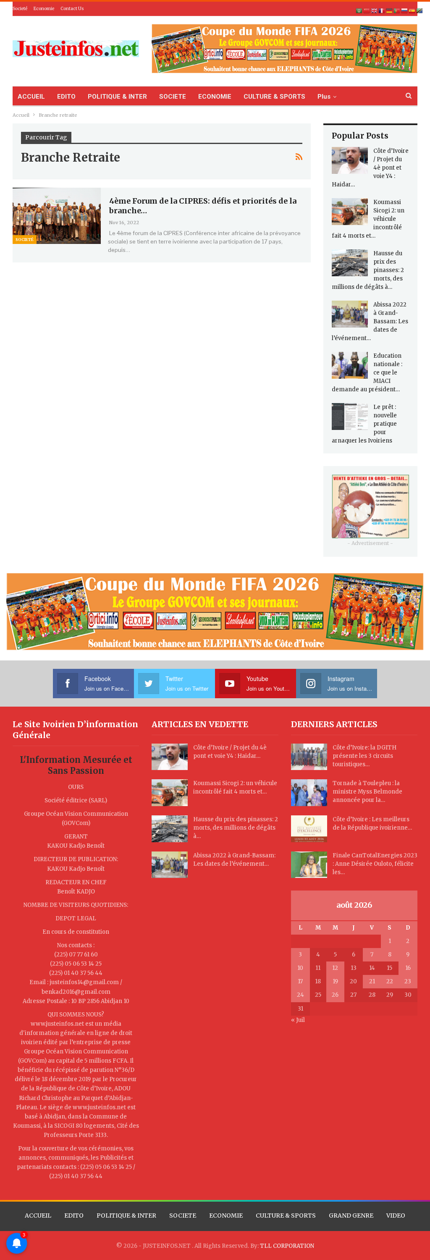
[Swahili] (420, 10)
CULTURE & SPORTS (274, 96)
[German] (389, 10)
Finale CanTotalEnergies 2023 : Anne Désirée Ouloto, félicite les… (375, 864)
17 (300, 981)
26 (335, 994)
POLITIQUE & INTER (117, 96)
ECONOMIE (214, 96)
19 (335, 981)
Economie (44, 8)
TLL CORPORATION (287, 1246)
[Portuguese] (397, 10)
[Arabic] (359, 10)
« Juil (298, 1020)
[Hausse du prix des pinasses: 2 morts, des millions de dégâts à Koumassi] (350, 262)
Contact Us (72, 8)
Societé (20, 8)
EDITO (66, 96)
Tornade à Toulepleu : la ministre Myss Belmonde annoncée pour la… (367, 792)
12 (335, 968)
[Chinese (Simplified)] (367, 10)
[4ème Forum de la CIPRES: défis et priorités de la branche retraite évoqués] (57, 216)
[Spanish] (412, 10)
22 (389, 981)
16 (408, 968)
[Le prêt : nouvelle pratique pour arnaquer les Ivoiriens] (350, 416)
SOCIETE (172, 96)
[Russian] (405, 10)
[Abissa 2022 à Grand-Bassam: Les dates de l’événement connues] (350, 314)
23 (407, 981)
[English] (374, 10)
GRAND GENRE (351, 1215)
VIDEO (395, 1215)
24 (300, 994)
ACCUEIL (31, 96)
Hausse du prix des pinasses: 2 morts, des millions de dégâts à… (235, 828)
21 (372, 981)
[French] (382, 10)
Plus (323, 96)
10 (300, 968)
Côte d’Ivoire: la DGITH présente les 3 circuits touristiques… (364, 756)
